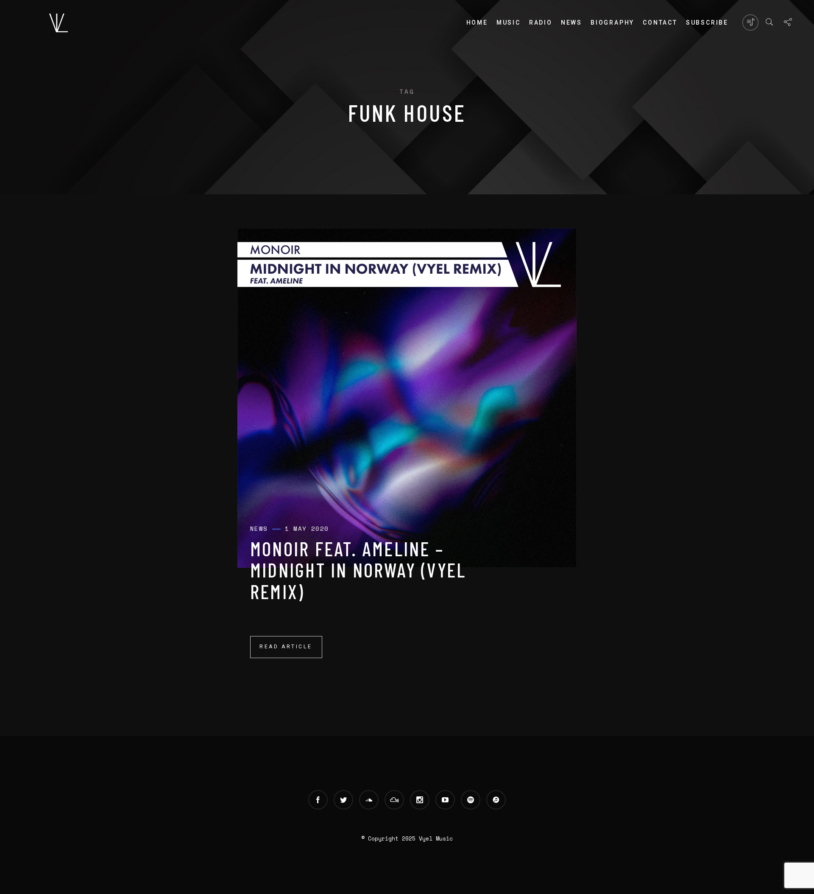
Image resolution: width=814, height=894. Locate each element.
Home (477, 22)
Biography (612, 22)
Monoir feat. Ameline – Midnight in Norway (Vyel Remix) (358, 570)
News (571, 22)
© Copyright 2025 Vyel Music (407, 838)
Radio (540, 22)
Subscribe (707, 22)
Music (508, 22)
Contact (660, 22)
